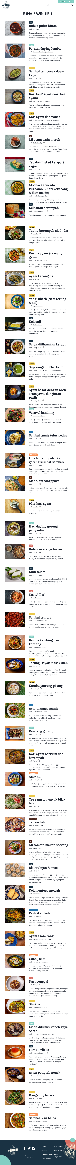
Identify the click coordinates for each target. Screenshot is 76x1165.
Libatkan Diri (61, 5)
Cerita (36, 5)
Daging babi (33, 818)
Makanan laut (33, 454)
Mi (30, 136)
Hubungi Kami (58, 1146)
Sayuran (32, 68)
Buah (31, 705)
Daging (31, 45)
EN (60, 1)
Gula (31, 22)
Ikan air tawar (33, 909)
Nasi (31, 545)
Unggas (32, 90)
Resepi (28, 5)
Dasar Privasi (58, 1150)
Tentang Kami (48, 5)
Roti (31, 341)
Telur (31, 432)
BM (64, 1)
